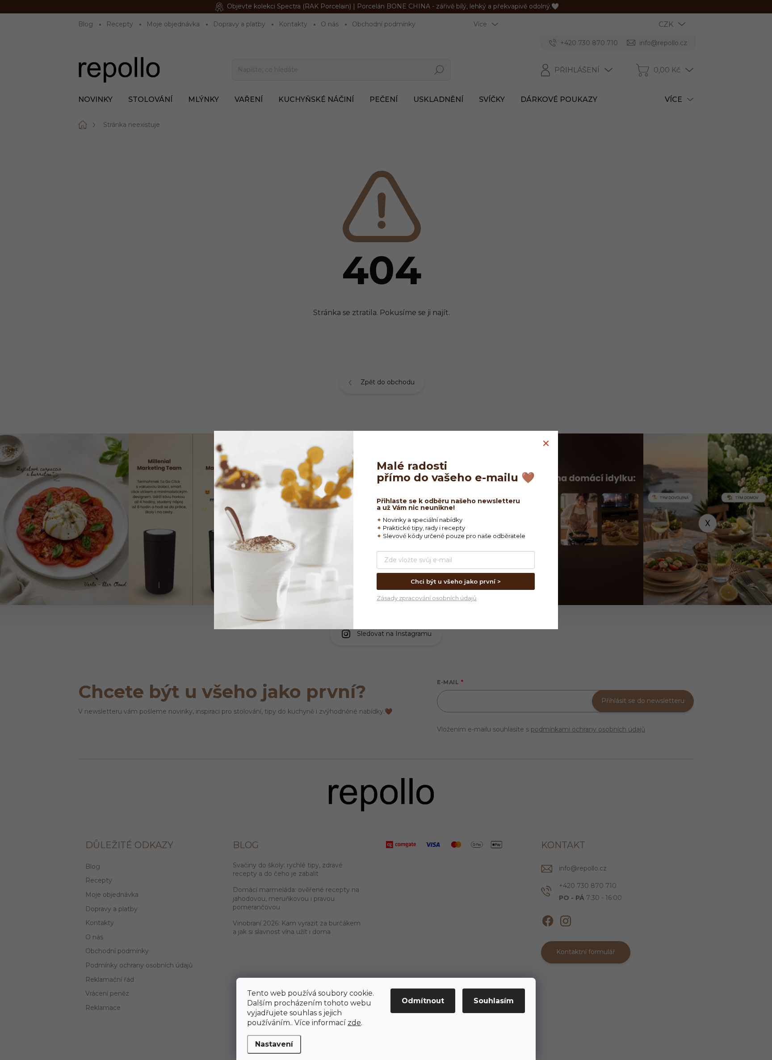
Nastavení (274, 1044)
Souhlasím (494, 1001)
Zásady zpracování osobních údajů (427, 598)
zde (354, 1022)
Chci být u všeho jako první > (456, 581)
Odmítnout (423, 1001)
